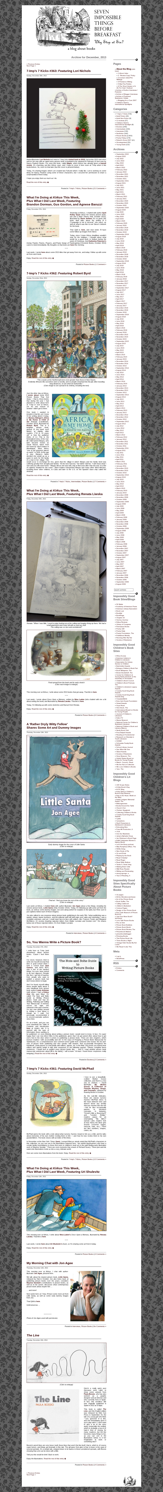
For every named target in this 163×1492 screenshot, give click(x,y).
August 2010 (121, 477)
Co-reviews (120, 120)
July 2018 (120, 265)
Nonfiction (120, 133)
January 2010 (121, 493)
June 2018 (120, 268)
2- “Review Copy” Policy (126, 75)
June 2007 (120, 562)
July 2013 (120, 399)
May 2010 (120, 484)
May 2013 (120, 404)
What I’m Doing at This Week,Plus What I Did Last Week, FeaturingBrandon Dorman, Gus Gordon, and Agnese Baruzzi (64, 201)
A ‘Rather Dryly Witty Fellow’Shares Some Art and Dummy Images (54, 725)
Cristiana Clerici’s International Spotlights (123, 103)
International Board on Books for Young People (126, 711)
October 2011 (121, 446)
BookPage (120, 615)
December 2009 (122, 495)
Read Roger (120, 860)
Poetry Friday (121, 138)
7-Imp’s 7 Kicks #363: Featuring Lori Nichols (59, 71)
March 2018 (120, 274)
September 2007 (122, 555)
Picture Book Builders (124, 925)
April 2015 (120, 352)
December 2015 (122, 334)
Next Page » (31, 66)
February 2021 (121, 196)
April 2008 (120, 539)
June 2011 (120, 455)
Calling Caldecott (122, 903)
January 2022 (121, 172)
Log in (118, 956)
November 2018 (122, 256)
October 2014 (121, 366)
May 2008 (120, 537)
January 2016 (121, 332)
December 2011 (122, 441)
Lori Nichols (45, 159)
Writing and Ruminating (124, 871)
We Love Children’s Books (126, 767)
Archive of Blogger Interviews (127, 94)
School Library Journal (124, 747)
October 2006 (121, 580)
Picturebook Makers (123, 931)
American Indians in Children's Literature (123, 659)
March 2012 (120, 435)
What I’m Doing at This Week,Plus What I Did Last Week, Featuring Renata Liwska (65, 492)
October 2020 (121, 205)
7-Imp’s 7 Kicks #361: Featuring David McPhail (60, 1068)
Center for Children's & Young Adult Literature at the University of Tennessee (125, 676)
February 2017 (121, 303)
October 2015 (121, 339)
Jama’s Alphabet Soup (124, 836)
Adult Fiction (120, 116)
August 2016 (121, 317)
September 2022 (122, 154)
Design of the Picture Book (126, 910)
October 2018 (121, 259)
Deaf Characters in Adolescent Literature (123, 824)
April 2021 (120, 192)
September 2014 (122, 368)
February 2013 (121, 410)
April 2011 (120, 459)
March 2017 (120, 301)
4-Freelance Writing (125, 82)
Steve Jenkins (86, 218)
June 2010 (120, 481)
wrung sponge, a (122, 873)
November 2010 (122, 470)
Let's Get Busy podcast (125, 844)
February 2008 (121, 544)
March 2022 (120, 167)
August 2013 (121, 397)
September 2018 (122, 261)
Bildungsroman (121, 803)
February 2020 (121, 223)
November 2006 (122, 577)
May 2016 (120, 323)
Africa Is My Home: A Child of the (38, 420)
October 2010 (121, 473)
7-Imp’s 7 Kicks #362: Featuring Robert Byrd (59, 273)
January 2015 (121, 359)
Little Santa (48, 908)
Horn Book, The (122, 708)
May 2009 (120, 510)
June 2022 (120, 161)
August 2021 (121, 183)
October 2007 (121, 553)
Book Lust (120, 611)
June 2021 (120, 187)
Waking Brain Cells (123, 867)
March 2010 (120, 488)
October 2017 (121, 285)
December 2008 (122, 522)
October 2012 (121, 419)
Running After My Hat (124, 638)
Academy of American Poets (126, 606)
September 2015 (122, 341)
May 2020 (120, 216)
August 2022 (121, 156)
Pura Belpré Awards (123, 732)
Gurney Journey (122, 620)
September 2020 (122, 207)
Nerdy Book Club (122, 730)
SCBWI (119, 741)
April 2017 (120, 299)
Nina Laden (79, 699)
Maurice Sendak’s (34, 1283)
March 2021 (120, 194)
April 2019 (120, 245)
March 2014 (120, 381)
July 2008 (120, 533)
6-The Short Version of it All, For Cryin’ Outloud (126, 87)
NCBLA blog (120, 849)
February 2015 (121, 357)
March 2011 (120, 461)
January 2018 (121, 279)
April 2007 (120, 566)
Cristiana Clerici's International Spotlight (123, 123)
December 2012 (122, 415)
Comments (120, 970)
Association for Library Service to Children (123, 663)
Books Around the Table (125, 806)
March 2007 (120, 568)
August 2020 (121, 210)
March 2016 (120, 328)
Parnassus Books (122, 626)
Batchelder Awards (123, 666)
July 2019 (120, 239)
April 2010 (120, 486)
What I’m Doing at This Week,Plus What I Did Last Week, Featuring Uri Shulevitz (63, 1170)
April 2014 (120, 379)
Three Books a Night (123, 940)
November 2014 (122, 363)
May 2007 (120, 564)
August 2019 (121, 236)
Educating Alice (122, 827)
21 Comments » (100, 188)
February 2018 (121, 277)
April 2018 (120, 272)
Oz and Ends (121, 853)
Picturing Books (122, 936)
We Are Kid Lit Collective (125, 764)
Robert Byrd (32, 425)
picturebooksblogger (123, 934)
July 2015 (120, 346)
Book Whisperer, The (124, 670)
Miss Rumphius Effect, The (126, 847)
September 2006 (122, 582)
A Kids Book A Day (123, 787)
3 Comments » (100, 1060)
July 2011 (119, 453)
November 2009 (122, 497)
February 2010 (121, 490)
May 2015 (120, 350)
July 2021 (120, 185)
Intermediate (76, 481)
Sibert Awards (121, 752)
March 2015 (120, 354)
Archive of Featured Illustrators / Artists (123, 97)
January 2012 (121, 439)
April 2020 (120, 219)
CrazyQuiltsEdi (121, 699)
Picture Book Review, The (125, 929)
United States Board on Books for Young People (124, 759)
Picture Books (87, 188)
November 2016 (122, 310)
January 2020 (121, 225)
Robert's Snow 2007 (123, 140)
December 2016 (122, 308)
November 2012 (122, 417)
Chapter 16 (120, 618)
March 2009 (120, 515)
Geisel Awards (121, 703)
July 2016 (120, 319)
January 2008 (121, 546)
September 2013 (122, 395)
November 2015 (122, 337)
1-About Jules (123, 73)
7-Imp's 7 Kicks (75, 188)
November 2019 (122, 230)
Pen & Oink (120, 923)
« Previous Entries (33, 64)
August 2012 (121, 424)
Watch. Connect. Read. (125, 762)
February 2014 (121, 383)
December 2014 (122, 361)
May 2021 (120, 190)
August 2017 (121, 290)
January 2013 (121, 412)
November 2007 (122, 551)
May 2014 (120, 377)
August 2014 (121, 370)
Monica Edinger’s (35, 418)
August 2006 (121, 584)
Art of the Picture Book (124, 899)
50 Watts (119, 604)
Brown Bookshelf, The (124, 673)
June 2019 (120, 241)
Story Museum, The (123, 756)
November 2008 (122, 524)
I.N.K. (118, 831)
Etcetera (90, 1060)
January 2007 (121, 573)
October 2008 (121, 526)
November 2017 (122, 283)
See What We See (123, 749)
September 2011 (122, 448)
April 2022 (120, 165)
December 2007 (122, 548)
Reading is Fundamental (125, 735)
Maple (69, 163)
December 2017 (122, 281)
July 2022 (120, 158)
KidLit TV (119, 718)
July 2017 (120, 292)
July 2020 (120, 212)
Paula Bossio (89, 1394)
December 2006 (122, 575)
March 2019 (120, 248)
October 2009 (121, 499)
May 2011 (120, 457)
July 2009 (120, 506)
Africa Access (121, 656)
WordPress (120, 958)
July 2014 (120, 372)
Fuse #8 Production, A (124, 829)
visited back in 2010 (76, 159)
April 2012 (120, 432)
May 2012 (120, 430)
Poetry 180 (120, 629)
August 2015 (121, 343)
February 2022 (121, 170)
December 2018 (122, 254)
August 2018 (121, 263)
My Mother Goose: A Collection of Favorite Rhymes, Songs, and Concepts (95, 1087)
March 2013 (120, 408)
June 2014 (120, 375)
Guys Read (120, 705)
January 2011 (121, 466)
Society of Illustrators (124, 640)
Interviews (78, 933)
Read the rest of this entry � (38, 182)
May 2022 (120, 163)
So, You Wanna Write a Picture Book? (54, 942)
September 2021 (122, 181)
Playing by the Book (123, 855)
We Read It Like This (124, 947)
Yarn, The (120, 769)
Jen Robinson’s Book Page (126, 838)
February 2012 (121, 437)
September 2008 (122, 528)
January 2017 (121, 305)
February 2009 (121, 517)
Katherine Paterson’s (97, 241)
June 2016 (120, 321)
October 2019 (121, 232)
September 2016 (122, 314)
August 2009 (121, 504)
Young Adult (120, 144)
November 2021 (122, 176)
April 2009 (120, 513)
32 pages (119, 895)
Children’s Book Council (125, 681)
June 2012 (120, 428)
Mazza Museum (122, 720)
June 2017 (120, 294)
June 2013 (120, 401)
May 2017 (120, 297)
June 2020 (120, 214)
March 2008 (120, 542)
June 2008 (120, 535)
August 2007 (121, 557)
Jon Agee (76, 906)
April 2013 (120, 406)
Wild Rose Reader (123, 869)
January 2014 (121, 386)
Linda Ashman (42, 990)
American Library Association (126, 609)
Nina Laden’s (65, 1235)
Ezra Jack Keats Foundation (126, 701)
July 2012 (120, 426)
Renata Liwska (64, 701)
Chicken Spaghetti (123, 810)
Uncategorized (121, 142)
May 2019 (120, 243)
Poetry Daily (120, 631)
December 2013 (122, 388)
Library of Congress (123, 624)
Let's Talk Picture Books (125, 920)
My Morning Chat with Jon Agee (50, 1263)
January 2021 (121, 199)
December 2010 (122, 468)
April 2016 (120, 326)
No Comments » (100, 1326)
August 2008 (121, 530)
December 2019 (122, 228)
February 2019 (121, 250)
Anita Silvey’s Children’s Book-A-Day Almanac (124, 792)
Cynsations (120, 821)
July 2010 (120, 479)
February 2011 (121, 464)
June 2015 (120, 348)
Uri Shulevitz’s (56, 1244)
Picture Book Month (123, 927)
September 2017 (122, 288)
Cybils (118, 819)
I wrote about (33, 395)
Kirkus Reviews (121, 622)
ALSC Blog (120, 789)
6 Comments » (100, 715)
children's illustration (123, 906)
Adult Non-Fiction (122, 118)
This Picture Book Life (124, 938)
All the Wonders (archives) (125, 897)
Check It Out (121, 808)
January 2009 (121, 519)
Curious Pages (121, 908)
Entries (118, 968)
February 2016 (121, 330)
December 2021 (122, 174)
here (83, 230)
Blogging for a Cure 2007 (127, 100)
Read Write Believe (123, 862)
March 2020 (120, 221)
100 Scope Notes (122, 785)
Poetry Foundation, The (125, 633)
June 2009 (120, 508)
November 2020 (122, 203)
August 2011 (121, 450)
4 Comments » (100, 933)
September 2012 (122, 421)
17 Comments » (100, 481)
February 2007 (121, 571)
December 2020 (122, 201)
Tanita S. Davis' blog (123, 864)
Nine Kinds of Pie (122, 851)
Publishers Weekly (123, 635)
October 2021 (121, 178)
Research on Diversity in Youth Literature (124, 738)
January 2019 (121, 252)
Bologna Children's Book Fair (127, 668)
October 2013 (121, 392)
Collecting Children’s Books (126, 812)
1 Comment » (101, 264)
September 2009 (122, 502)
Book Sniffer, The (122, 901)
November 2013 (122, 390)
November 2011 (122, 444)
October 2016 (121, 312)
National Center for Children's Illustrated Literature (126, 723)
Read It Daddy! (122, 858)
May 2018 (120, 270)
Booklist (119, 613)
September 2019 (122, 234)
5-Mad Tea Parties (124, 84)
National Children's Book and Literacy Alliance (126, 727)
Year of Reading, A (123, 875)
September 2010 (122, 475)
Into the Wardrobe (123, 834)
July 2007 (120, 559)
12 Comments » (100, 1159)
